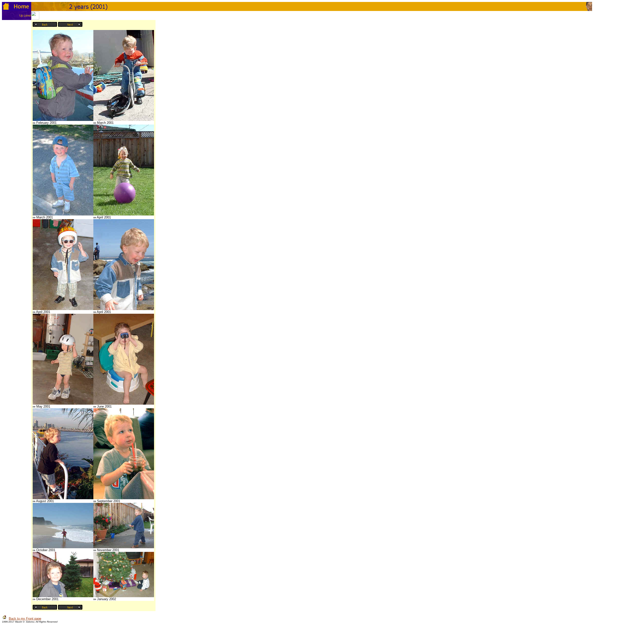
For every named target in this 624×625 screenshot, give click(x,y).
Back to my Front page (25, 618)
